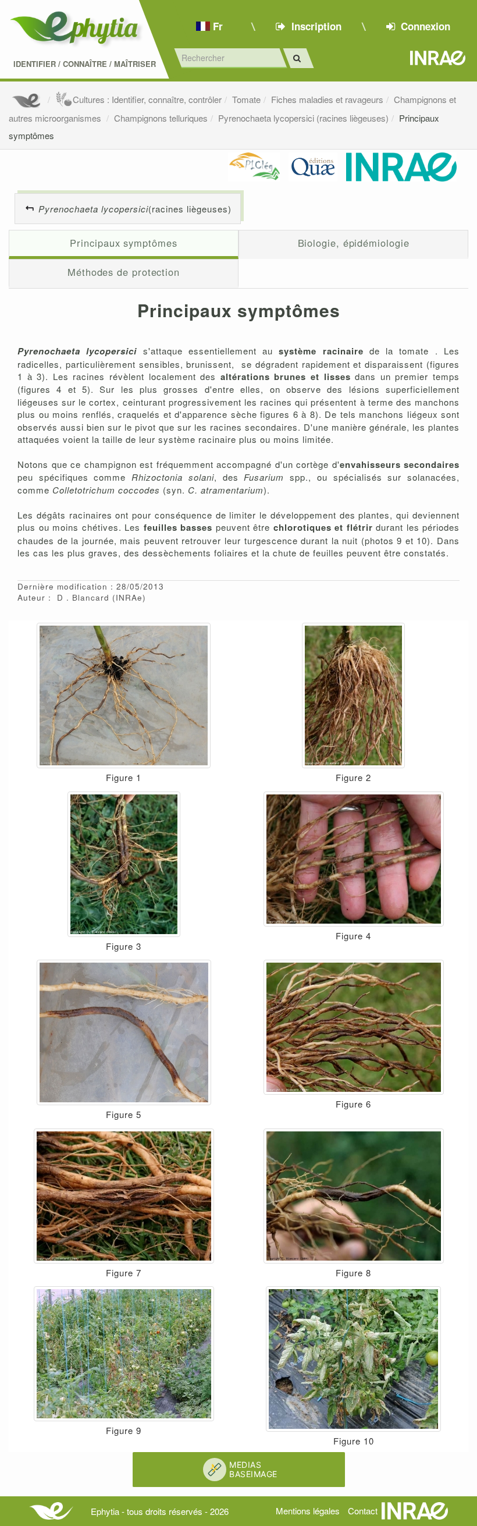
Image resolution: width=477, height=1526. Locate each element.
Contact (363, 1510)
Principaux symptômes (123, 243)
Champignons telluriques (161, 118)
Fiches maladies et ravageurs (327, 99)
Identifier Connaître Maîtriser (84, 64)
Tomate (246, 99)
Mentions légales (308, 1510)
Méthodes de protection (123, 272)
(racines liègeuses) (135, 209)
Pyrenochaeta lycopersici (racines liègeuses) (303, 118)
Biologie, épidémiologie (354, 243)
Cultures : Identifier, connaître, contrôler (147, 99)
